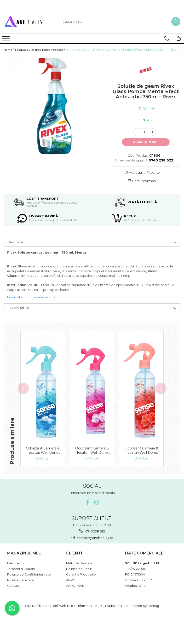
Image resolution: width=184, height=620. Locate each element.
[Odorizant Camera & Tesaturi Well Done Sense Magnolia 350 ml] (92, 390)
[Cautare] (175, 21)
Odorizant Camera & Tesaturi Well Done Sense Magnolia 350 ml (92, 450)
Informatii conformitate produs (31, 297)
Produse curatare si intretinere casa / (40, 49)
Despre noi (15, 563)
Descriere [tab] (15, 242)
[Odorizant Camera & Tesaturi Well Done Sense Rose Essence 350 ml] (141, 390)
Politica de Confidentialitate (29, 574)
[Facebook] (87, 502)
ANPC (70, 580)
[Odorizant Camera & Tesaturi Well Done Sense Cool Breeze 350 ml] (42, 390)
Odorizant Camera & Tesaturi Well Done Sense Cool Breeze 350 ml (43, 450)
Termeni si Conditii (21, 569)
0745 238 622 (95, 531)
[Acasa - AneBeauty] (28, 21)
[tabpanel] (54, 105)
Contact (13, 585)
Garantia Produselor (81, 574)
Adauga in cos (145, 142)
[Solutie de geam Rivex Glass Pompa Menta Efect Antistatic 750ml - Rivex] (54, 105)
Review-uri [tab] (18, 308)
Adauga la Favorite (144, 172)
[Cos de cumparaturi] (178, 38)
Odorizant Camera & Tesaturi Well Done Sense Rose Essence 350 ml (141, 450)
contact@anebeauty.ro (94, 538)
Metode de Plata (79, 563)
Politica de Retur (79, 569)
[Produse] (6, 39)
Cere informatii (143, 181)
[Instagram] (96, 502)
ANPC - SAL (75, 585)
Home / (9, 49)
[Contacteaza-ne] (166, 38)
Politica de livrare (20, 580)
